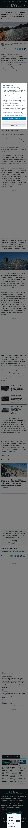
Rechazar (14, 125)
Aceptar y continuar (14, 118)
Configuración (14, 122)
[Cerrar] (20, 811)
